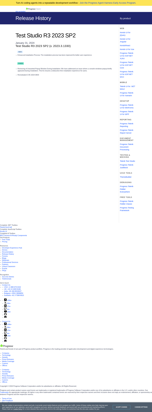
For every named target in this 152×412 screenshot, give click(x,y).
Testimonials (6, 279)
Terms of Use (7, 398)
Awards (5, 357)
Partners (5, 264)
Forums (5, 256)
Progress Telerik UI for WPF (126, 113)
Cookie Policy (17, 409)
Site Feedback (7, 400)
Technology (6, 355)
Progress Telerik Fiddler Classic (126, 202)
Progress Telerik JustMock (126, 166)
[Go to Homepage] (33, 11)
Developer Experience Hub (12, 248)
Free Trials (6, 239)
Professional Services (10, 262)
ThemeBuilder (126, 177)
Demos (4, 250)
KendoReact (125, 45)
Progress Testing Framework (127, 209)
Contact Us (6, 285)
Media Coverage (8, 361)
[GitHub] (5, 315)
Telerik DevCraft (6, 227)
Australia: (14, 295)
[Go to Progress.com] (6, 347)
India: (13, 291)
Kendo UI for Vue (127, 49)
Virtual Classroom (8, 266)
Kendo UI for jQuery (125, 33)
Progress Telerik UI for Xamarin (126, 94)
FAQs (4, 270)
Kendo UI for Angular (125, 40)
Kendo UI (3, 231)
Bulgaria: (13, 293)
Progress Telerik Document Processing (126, 147)
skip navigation (20, 11)
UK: (12, 289)
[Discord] (5, 317)
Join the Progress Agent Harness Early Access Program (107, 3)
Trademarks (4, 392)
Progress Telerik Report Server (126, 131)
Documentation (7, 252)
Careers (5, 363)
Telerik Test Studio (127, 161)
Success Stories (8, 277)
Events (4, 268)
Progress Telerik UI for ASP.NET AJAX (126, 56)
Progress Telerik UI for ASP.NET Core (126, 65)
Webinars (5, 260)
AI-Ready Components (18, 235)
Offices (4, 365)
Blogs (4, 258)
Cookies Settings (141, 407)
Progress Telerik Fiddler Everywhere (126, 189)
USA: (12, 287)
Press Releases (8, 359)
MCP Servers (5, 235)
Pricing (4, 242)
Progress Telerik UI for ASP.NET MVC (126, 74)
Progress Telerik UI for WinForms (126, 106)
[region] (76, 407)
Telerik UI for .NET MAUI (127, 87)
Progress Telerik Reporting (126, 125)
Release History (8, 254)
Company (5, 353)
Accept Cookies (121, 407)
